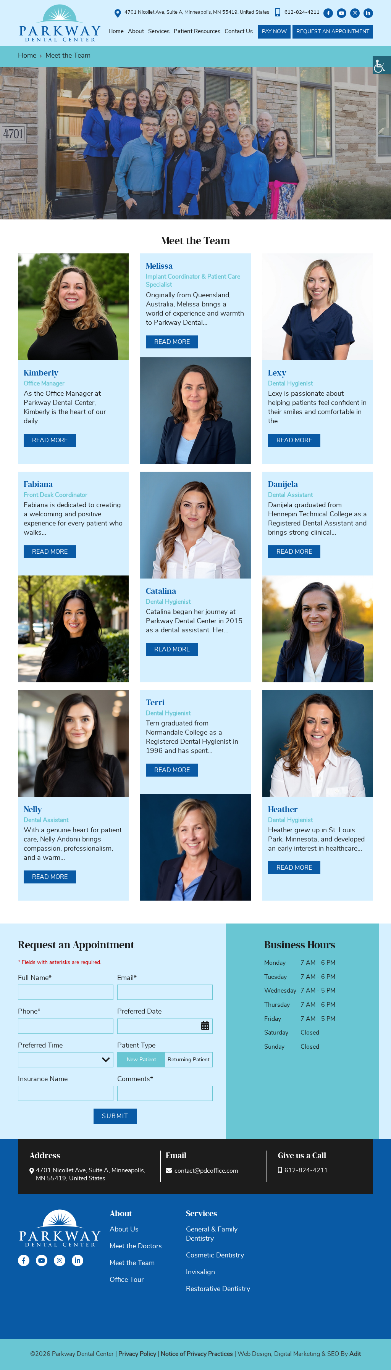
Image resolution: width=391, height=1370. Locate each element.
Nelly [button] (33, 809)
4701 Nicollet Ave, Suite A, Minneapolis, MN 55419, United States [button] (196, 12)
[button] (382, 65)
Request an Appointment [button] (332, 31)
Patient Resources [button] (197, 31)
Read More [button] (50, 440)
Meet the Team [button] (132, 1263)
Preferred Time (40, 1045)
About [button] (136, 31)
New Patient (141, 1059)
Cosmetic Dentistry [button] (215, 1255)
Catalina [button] (161, 591)
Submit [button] (115, 1116)
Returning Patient (189, 1059)
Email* (127, 978)
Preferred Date (139, 1011)
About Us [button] (124, 1229)
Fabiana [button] (38, 484)
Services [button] (159, 31)
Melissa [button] (159, 266)
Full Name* (35, 978)
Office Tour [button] (127, 1280)
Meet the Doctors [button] (136, 1246)
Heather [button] (283, 809)
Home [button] (116, 31)
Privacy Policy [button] (137, 1354)
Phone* (29, 1011)
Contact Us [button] (239, 31)
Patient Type (136, 1045)
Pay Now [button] (274, 31)
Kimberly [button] (41, 373)
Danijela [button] (283, 484)
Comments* (135, 1079)
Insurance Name (43, 1079)
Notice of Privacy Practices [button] (197, 1354)
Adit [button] (355, 1354)
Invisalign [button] (200, 1272)
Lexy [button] (277, 373)
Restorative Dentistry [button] (218, 1289)
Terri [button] (155, 703)
